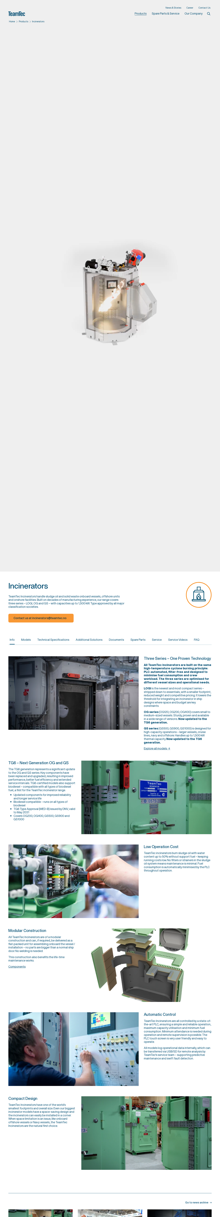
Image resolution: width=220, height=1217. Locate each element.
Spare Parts (137, 640)
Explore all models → (157, 748)
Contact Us (204, 7)
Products (141, 14)
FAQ (196, 640)
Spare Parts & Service (165, 13)
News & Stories (173, 7)
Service (157, 640)
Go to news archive (196, 1202)
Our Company (194, 13)
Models (26, 640)
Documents (116, 640)
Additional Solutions (89, 640)
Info (12, 640)
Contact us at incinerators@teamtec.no (40, 618)
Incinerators (38, 21)
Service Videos (177, 640)
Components (17, 966)
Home (12, 21)
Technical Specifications (53, 640)
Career (189, 7)
